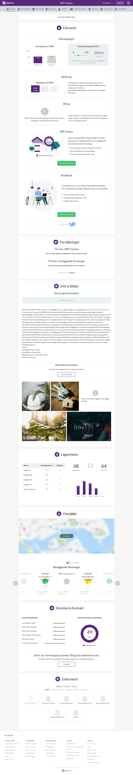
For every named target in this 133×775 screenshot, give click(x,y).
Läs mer (66, 664)
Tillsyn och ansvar (30, 750)
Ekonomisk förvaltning (11, 743)
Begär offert (8, 759)
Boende (67, 686)
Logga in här (66, 374)
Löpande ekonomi (10, 747)
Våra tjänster (107, 3)
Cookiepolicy (91, 759)
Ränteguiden (50, 747)
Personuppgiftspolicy (93, 756)
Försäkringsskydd (30, 747)
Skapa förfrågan (30, 756)
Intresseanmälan (51, 756)
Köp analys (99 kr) (66, 163)
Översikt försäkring (31, 743)
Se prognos (101, 61)
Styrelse (74, 686)
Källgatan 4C (27, 484)
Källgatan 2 (27, 470)
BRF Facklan (66, 2)
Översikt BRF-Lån (51, 743)
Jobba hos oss (91, 750)
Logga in (120, 3)
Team (89, 747)
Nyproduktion (50, 753)
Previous (15, 583)
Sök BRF (10, 735)
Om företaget (91, 743)
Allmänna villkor (91, 753)
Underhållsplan (9, 753)
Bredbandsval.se (69, 185)
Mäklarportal (70, 758)
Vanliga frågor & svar (72, 755)
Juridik (7, 756)
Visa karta (66, 536)
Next (117, 583)
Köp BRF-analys (71, 743)
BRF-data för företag (72, 752)
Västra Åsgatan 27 (29, 489)
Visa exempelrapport (46, 155)
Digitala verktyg (9, 750)
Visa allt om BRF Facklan (66, 17)
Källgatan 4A (27, 475)
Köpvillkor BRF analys (93, 762)
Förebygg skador (30, 753)
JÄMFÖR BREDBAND (66, 214)
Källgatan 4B (27, 480)
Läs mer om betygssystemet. (77, 121)
